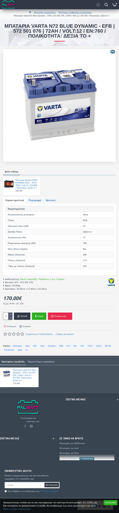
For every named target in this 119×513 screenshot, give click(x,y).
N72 (35, 346)
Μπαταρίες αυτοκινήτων (45, 12)
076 (82, 346)
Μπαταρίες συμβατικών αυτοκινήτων (75, 12)
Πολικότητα (9, 350)
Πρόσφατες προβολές (13, 361)
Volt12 (98, 346)
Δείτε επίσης (11, 171)
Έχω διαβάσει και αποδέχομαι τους (33, 491)
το (27, 350)
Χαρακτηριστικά (14, 200)
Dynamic (52, 346)
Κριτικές (51, 200)
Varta (27, 346)
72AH (90, 346)
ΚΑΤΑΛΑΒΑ (110, 503)
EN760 (108, 346)
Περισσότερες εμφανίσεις (41, 361)
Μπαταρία (17, 346)
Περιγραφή (35, 200)
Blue (42, 346)
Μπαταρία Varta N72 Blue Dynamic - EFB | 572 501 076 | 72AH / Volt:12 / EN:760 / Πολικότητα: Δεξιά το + (24, 375)
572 (68, 346)
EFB (61, 346)
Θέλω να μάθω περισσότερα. (17, 509)
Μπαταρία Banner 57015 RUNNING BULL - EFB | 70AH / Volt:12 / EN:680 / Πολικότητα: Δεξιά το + (26, 184)
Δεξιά (20, 350)
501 (75, 346)
